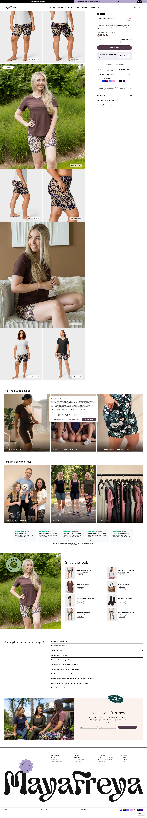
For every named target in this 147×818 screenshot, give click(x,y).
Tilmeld (56, 425)
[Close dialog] (105, 397)
